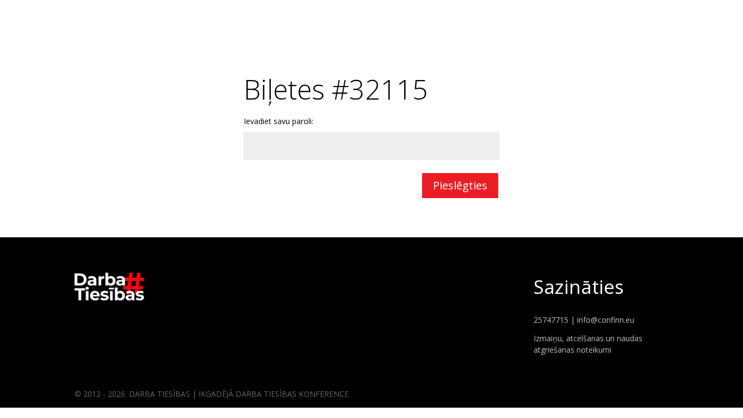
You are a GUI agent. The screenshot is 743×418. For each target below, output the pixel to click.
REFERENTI (644, 16)
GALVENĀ (593, 16)
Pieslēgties (460, 185)
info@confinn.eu (605, 320)
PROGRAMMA (702, 16)
